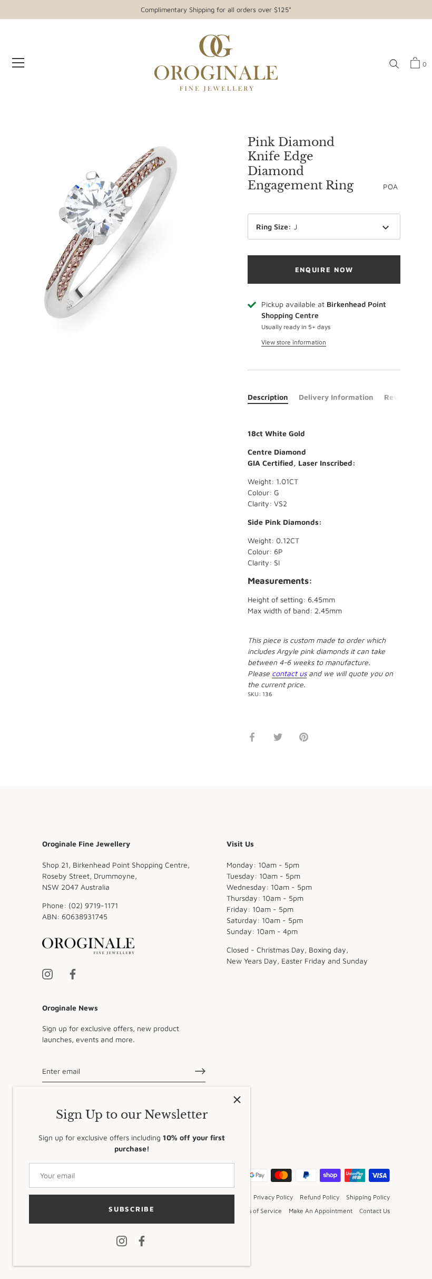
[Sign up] (200, 1071)
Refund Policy (319, 1197)
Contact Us (374, 1210)
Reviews (399, 396)
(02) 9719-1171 (93, 905)
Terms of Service (258, 1210)
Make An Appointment (320, 1210)
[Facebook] (141, 1240)
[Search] (394, 64)
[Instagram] (121, 1240)
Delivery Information (336, 396)
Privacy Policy (273, 1197)
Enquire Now (324, 269)
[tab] (273, 396)
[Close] (237, 1099)
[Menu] (18, 62)
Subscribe (131, 1209)
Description (268, 396)
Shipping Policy (368, 1197)
